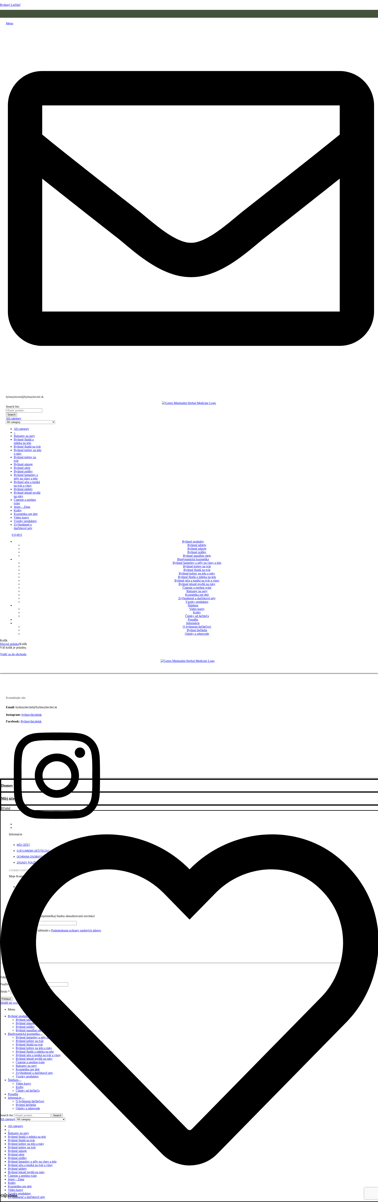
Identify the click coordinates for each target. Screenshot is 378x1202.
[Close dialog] (233, 560)
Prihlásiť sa (189, 609)
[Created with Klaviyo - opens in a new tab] (189, 644)
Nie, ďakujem (189, 621)
